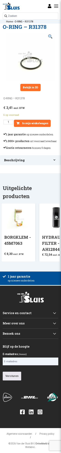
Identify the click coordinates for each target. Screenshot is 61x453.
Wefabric (30, 447)
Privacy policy (46, 433)
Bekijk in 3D (30, 87)
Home (9, 21)
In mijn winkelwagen (35, 123)
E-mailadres (15, 354)
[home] (7, 6)
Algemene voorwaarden (19, 433)
